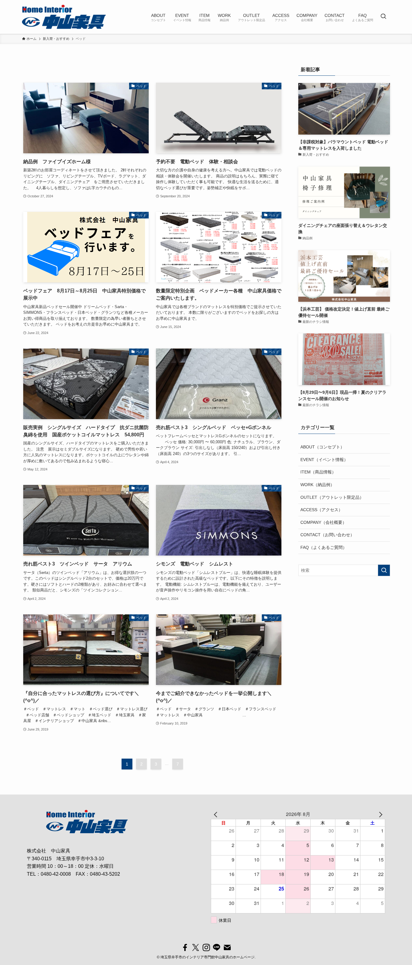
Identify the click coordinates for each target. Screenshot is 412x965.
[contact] (227, 947)
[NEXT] (379, 814)
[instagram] (206, 947)
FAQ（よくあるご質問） (323, 547)
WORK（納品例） (317, 484)
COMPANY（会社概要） (323, 522)
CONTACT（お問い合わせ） (327, 534)
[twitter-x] (195, 947)
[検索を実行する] (384, 570)
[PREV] (216, 814)
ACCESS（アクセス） (321, 509)
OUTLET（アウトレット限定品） (332, 497)
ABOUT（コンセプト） (322, 446)
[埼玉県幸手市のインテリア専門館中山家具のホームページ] (64, 17)
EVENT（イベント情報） (324, 459)
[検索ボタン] (383, 17)
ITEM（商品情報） (318, 472)
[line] (216, 947)
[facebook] (185, 947)
